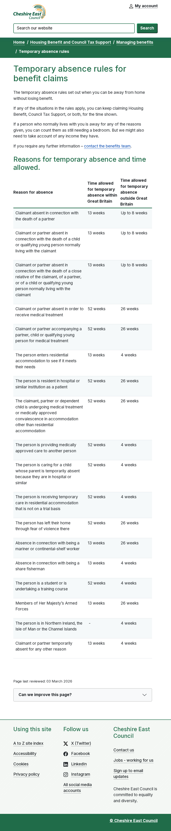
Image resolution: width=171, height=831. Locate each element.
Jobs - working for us (133, 760)
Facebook (80, 753)
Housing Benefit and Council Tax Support (70, 42)
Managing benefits (134, 42)
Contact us (123, 750)
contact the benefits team (107, 146)
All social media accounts (77, 787)
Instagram (80, 774)
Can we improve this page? (45, 694)
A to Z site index (28, 743)
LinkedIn (79, 764)
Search (147, 28)
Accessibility (24, 753)
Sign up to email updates (128, 773)
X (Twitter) (81, 743)
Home (19, 42)
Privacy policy (26, 774)
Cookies (21, 764)
